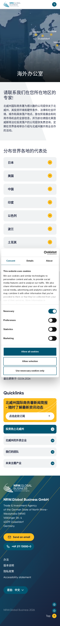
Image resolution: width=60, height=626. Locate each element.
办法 (6, 559)
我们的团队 (12, 451)
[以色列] (50, 215)
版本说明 (8, 565)
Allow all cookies (30, 351)
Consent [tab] (10, 260)
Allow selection (30, 361)
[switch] (52, 320)
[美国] (50, 175)
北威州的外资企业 (16, 440)
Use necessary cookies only (30, 370)
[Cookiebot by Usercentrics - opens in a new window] (44, 253)
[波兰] (50, 229)
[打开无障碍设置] (54, 604)
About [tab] (49, 260)
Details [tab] (30, 260)
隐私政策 (8, 571)
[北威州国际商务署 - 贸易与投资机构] (12, 4)
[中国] (50, 189)
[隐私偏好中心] (54, 610)
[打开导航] (54, 4)
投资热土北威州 (15, 429)
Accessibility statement (17, 577)
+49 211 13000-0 (21, 546)
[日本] (50, 162)
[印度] (50, 202)
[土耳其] (50, 242)
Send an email (21, 537)
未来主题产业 (13, 463)
